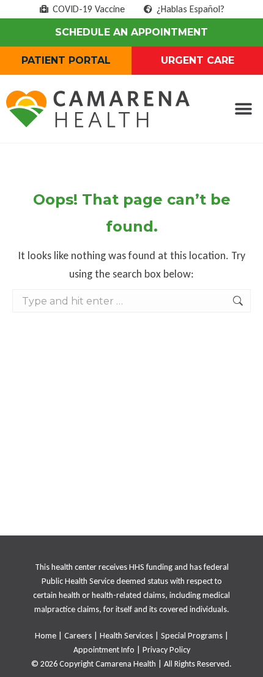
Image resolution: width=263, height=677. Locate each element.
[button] (243, 109)
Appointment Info (104, 650)
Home (45, 635)
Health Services (126, 635)
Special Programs (192, 635)
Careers (78, 635)
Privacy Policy (166, 650)
